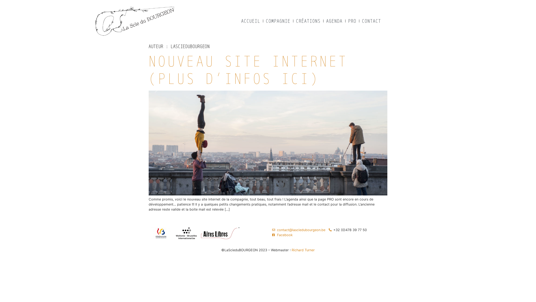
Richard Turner (303, 250)
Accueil (250, 21)
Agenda (334, 21)
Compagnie (278, 21)
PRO (352, 21)
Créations (308, 21)
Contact (371, 21)
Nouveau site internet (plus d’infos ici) (248, 70)
